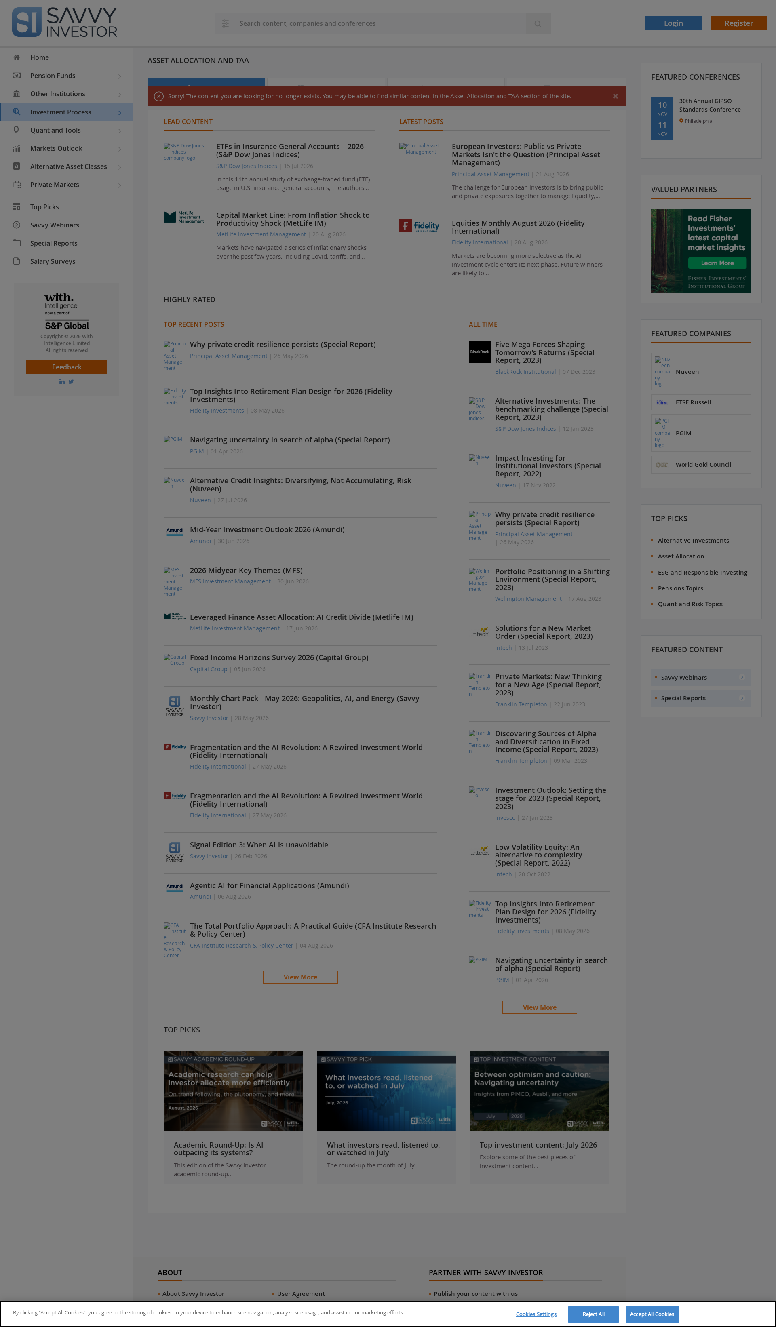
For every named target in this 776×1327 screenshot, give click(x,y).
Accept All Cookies (652, 1314)
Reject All (594, 1314)
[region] (388, 1314)
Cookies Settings (536, 1314)
